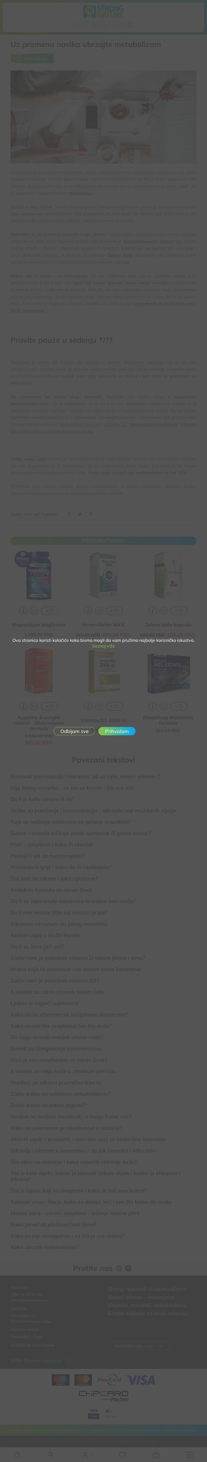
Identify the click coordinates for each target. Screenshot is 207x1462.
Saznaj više (103, 646)
